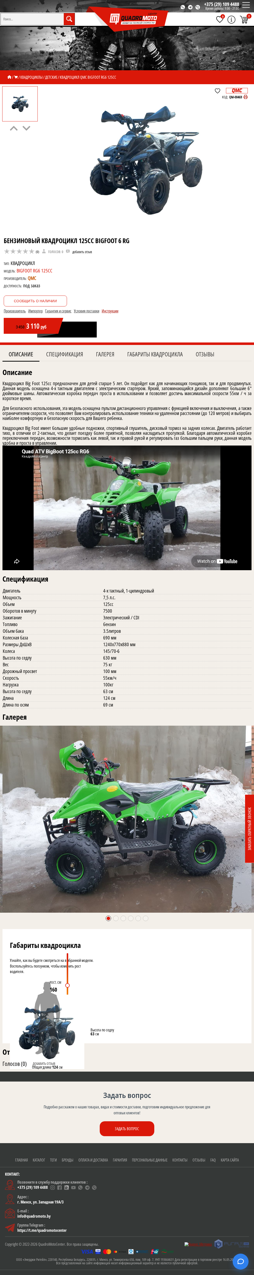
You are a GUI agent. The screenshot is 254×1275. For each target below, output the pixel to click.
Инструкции (110, 311)
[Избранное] (220, 19)
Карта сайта (230, 1160)
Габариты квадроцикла (155, 354)
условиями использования (56, 1269)
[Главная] (9, 77)
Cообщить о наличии (35, 301)
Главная (21, 1160)
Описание (21, 354)
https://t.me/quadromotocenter (42, 1230)
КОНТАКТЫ (180, 1160)
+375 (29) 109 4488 (221, 4)
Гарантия (120, 1160)
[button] (108, 918)
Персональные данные (149, 1160)
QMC (32, 278)
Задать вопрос (127, 1128)
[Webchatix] (241, 1262)
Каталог (39, 1160)
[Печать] (245, 97)
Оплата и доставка (93, 1160)
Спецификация (64, 354)
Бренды (67, 1160)
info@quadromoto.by (34, 1216)
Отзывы (205, 354)
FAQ (213, 1160)
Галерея (105, 354)
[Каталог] (16, 77)
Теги (53, 1160)
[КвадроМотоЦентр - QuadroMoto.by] (127, 19)
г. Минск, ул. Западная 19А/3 (40, 1202)
